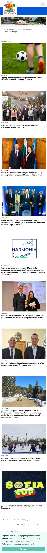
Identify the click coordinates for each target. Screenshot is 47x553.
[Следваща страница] (43, 524)
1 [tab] (28, 22)
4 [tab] (35, 22)
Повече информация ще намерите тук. (18, 544)
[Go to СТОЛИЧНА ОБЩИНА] (10, 7)
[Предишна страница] (4, 524)
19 (18, 524)
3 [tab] (33, 22)
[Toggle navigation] (42, 4)
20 (23, 524)
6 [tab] (40, 22)
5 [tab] (37, 22)
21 (28, 524)
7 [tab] (42, 22)
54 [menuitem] (38, 524)
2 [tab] (30, 22)
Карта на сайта (12, 531)
